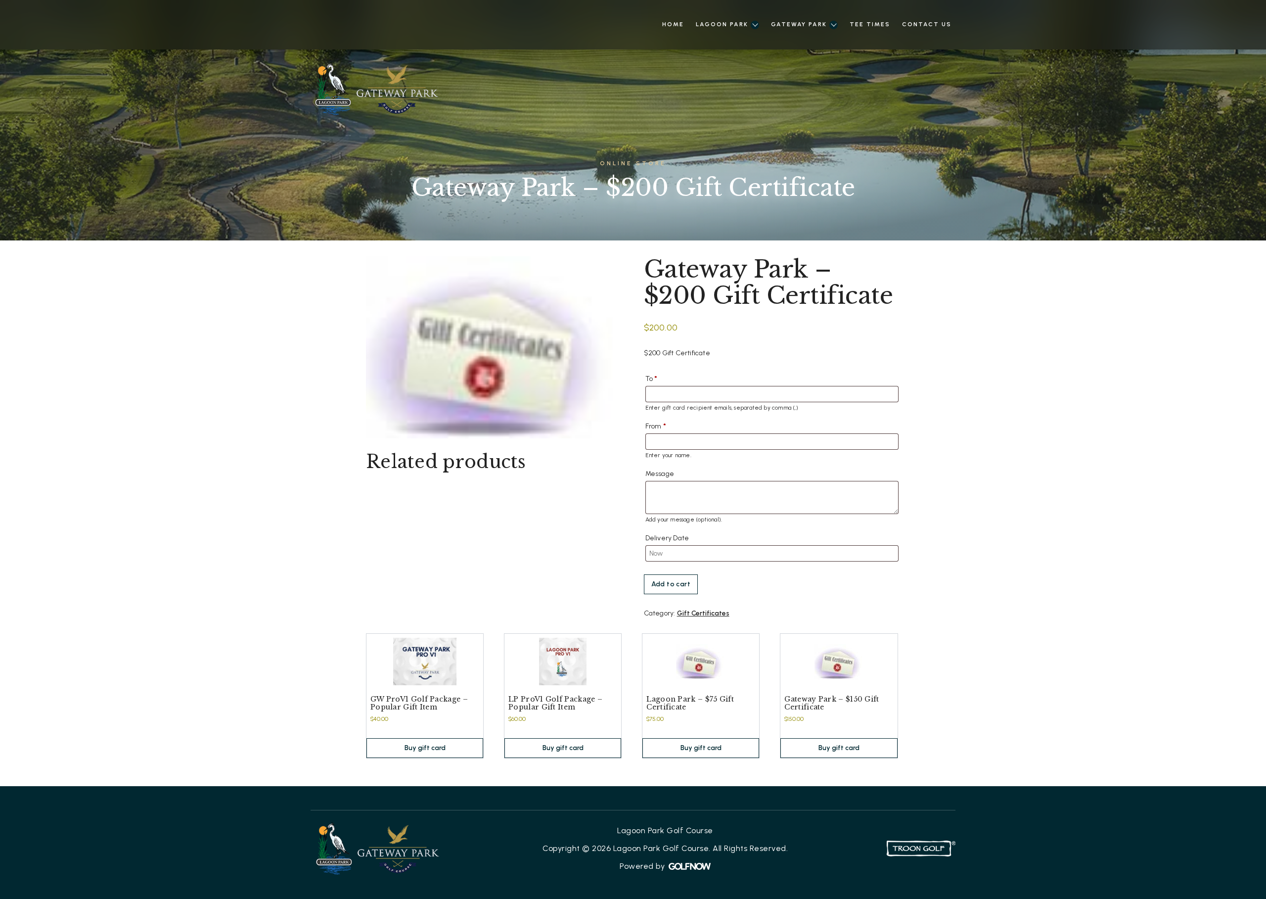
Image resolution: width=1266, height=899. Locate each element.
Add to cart (670, 584)
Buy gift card (425, 748)
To (651, 379)
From (655, 426)
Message (659, 474)
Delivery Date (667, 538)
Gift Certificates (703, 613)
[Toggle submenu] (755, 25)
